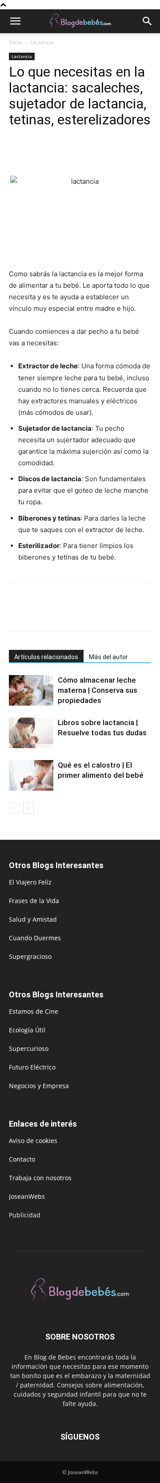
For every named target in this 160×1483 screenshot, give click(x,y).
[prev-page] (14, 808)
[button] (15, 21)
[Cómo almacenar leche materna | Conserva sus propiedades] (31, 690)
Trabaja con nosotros (40, 1178)
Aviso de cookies (33, 1140)
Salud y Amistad (33, 919)
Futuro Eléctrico (32, 1067)
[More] (100, 155)
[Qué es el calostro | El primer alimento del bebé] (31, 775)
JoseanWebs (27, 1196)
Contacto (22, 1159)
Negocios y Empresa (39, 1085)
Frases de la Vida (34, 900)
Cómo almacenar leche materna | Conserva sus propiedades (97, 690)
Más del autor (108, 656)
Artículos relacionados (46, 656)
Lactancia (42, 42)
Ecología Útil (27, 1030)
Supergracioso (30, 956)
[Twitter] (38, 155)
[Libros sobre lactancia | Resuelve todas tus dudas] (31, 733)
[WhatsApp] (79, 155)
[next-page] (28, 808)
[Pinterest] (59, 155)
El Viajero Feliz (30, 882)
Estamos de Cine (33, 1011)
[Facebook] (18, 155)
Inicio (15, 42)
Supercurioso (28, 1048)
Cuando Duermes (35, 938)
